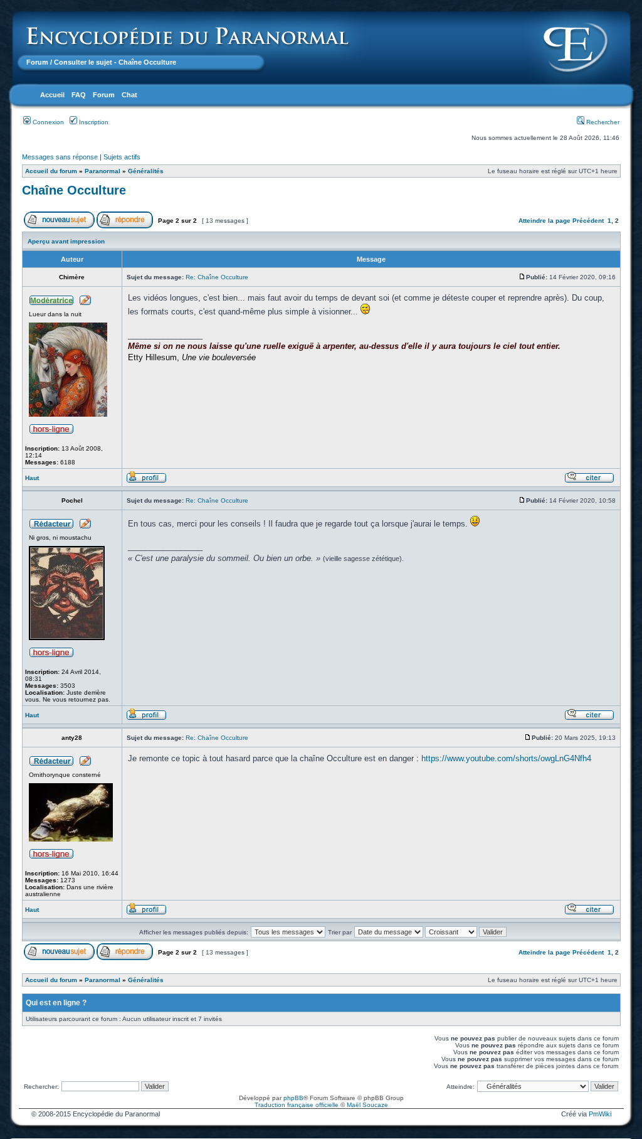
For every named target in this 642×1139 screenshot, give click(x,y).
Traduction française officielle (297, 1104)
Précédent (588, 220)
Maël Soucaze (367, 1104)
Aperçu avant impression (66, 241)
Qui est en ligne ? (56, 1002)
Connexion (47, 122)
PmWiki (600, 1114)
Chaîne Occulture (74, 190)
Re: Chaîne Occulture (217, 277)
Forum (37, 62)
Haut (32, 477)
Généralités (146, 171)
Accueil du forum (51, 171)
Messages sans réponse (60, 157)
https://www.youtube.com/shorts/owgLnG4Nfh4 (506, 758)
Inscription (92, 122)
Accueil (52, 95)
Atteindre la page (544, 220)
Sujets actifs (121, 157)
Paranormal (102, 171)
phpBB (293, 1097)
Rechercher (601, 122)
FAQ (78, 95)
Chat (129, 95)
